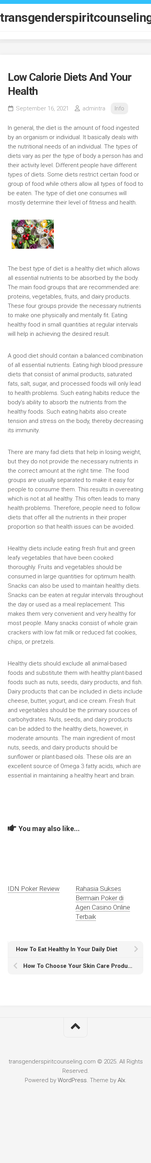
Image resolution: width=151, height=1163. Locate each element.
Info (119, 108)
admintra (93, 108)
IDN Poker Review (34, 888)
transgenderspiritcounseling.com (75, 17)
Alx (121, 1080)
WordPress (72, 1080)
